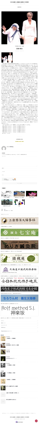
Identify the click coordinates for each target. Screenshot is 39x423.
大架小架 (8, 351)
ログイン (2, 320)
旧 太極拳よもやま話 (18, 141)
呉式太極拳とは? (12, 413)
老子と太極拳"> (12, 386)
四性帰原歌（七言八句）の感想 (12, 345)
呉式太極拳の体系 (17, 413)
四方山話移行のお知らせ (11, 399)
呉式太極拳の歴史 (23, 413)
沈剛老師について (28, 413)
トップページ (8, 413)
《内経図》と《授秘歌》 (11, 338)
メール (3, 171)
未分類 (22, 141)
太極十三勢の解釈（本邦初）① (12, 392)
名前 (3, 168)
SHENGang (11, 146)
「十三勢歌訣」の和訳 (10, 365)
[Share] (36, 421)
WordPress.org (3, 327)
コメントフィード (4, 325)
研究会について (33, 413)
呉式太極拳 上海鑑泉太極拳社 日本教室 (19, 2)
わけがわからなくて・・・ (11, 358)
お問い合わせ (4, 413)
